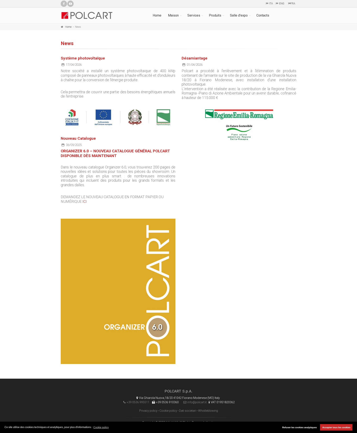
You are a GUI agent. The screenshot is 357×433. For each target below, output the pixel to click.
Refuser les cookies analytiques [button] (299, 427)
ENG (281, 3)
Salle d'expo (239, 15)
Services (193, 15)
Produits (215, 15)
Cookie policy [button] (101, 427)
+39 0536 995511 (138, 402)
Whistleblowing (208, 410)
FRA (292, 3)
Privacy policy (148, 410)
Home (157, 15)
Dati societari (187, 410)
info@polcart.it (197, 402)
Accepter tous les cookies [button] (336, 427)
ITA (271, 3)
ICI (84, 201)
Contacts (262, 15)
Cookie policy (168, 410)
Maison (173, 15)
